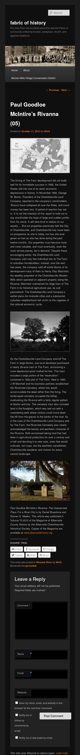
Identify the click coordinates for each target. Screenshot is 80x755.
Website (21, 692)
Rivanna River (44, 562)
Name (24, 654)
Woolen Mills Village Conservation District (33, 78)
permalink (31, 565)
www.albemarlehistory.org (38, 532)
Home (14, 70)
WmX (47, 131)
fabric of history (28, 22)
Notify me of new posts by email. (36, 737)
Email (24, 673)
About (26, 70)
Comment (23, 605)
